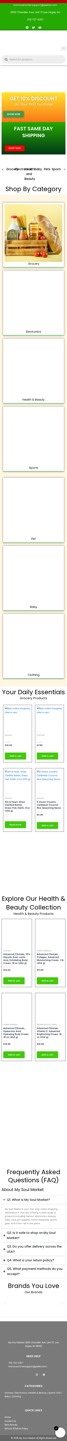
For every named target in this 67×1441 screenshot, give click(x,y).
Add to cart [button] (16, 756)
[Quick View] (10, 749)
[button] (3, 169)
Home (8, 1417)
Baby (38, 169)
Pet (33, 539)
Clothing (33, 675)
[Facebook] (23, 1374)
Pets (47, 169)
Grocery (12, 169)
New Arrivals (11, 1424)
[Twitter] (30, 1374)
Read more (15, 824)
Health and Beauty (29, 174)
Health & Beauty (33, 400)
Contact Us (10, 1421)
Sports (56, 169)
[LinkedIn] (37, 1374)
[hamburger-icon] (63, 48)
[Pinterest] (43, 1374)
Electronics (23, 169)
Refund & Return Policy (16, 1428)
